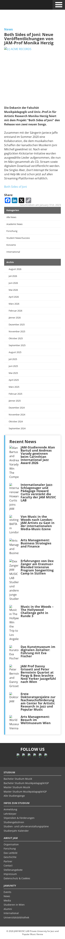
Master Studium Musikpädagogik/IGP (25, 791)
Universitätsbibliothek (16, 917)
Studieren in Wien (14, 904)
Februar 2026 (15, 310)
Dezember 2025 (17, 324)
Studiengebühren (14, 822)
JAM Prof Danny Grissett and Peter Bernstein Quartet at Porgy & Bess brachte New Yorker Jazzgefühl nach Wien (38, 674)
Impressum (10, 874)
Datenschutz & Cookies (17, 878)
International (13, 251)
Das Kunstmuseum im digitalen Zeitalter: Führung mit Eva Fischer (38, 651)
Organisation (11, 844)
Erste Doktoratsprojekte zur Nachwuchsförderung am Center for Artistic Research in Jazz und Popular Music (38, 701)
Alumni (8, 909)
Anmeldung (10, 809)
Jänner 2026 (15, 317)
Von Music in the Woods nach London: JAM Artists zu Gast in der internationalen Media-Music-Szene (37, 522)
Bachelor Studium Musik (18, 778)
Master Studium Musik (17, 787)
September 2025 (17, 345)
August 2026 (15, 269)
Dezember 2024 (17, 407)
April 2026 (14, 296)
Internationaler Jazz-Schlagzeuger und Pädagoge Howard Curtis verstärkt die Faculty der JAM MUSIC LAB (38, 492)
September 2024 (17, 428)
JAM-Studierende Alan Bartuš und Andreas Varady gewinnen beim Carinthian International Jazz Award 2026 (38, 455)
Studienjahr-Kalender (16, 830)
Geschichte (10, 857)
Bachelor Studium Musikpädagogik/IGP (26, 783)
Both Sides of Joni (15, 187)
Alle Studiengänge (14, 795)
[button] (58, 4)
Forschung (11, 231)
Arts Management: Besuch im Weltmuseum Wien (36, 720)
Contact (8, 865)
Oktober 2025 (16, 338)
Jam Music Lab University (18, 5)
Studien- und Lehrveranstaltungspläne (26, 826)
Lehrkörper (10, 813)
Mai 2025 (13, 373)
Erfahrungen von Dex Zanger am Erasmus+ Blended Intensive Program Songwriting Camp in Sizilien (37, 567)
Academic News (14, 224)
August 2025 (15, 352)
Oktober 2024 (16, 421)
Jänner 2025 (15, 400)
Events (7, 892)
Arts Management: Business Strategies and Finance (36, 543)
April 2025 (14, 379)
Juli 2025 (13, 359)
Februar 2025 (15, 393)
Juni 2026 (13, 282)
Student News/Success (18, 237)
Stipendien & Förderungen (19, 818)
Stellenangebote (13, 869)
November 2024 (17, 414)
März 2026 (14, 303)
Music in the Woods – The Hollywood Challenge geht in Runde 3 (37, 611)
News (8, 29)
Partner (8, 861)
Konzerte (11, 244)
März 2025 (14, 386)
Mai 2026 (13, 289)
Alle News (11, 217)
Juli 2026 (13, 276)
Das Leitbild (10, 853)
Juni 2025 (13, 366)
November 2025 (17, 331)
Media (7, 900)
